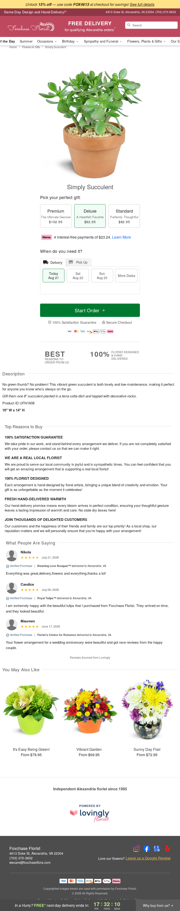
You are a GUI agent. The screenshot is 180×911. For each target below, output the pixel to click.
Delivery (56, 262)
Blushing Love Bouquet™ (54, 566)
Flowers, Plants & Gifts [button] (144, 41)
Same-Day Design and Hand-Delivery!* (35, 11)
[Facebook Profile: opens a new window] (146, 848)
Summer (26, 41)
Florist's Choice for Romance (56, 635)
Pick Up (81, 262)
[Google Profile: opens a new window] (157, 848)
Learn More (121, 237)
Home (13, 47)
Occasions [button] (45, 41)
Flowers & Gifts (31, 47)
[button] (167, 891)
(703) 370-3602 (21, 858)
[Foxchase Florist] (31, 26)
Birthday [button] (68, 41)
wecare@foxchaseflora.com (30, 862)
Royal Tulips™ (46, 598)
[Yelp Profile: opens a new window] (167, 848)
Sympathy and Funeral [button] (101, 41)
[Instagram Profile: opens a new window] (136, 848)
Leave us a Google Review (148, 858)
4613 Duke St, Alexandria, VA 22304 (36, 853)
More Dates (126, 275)
